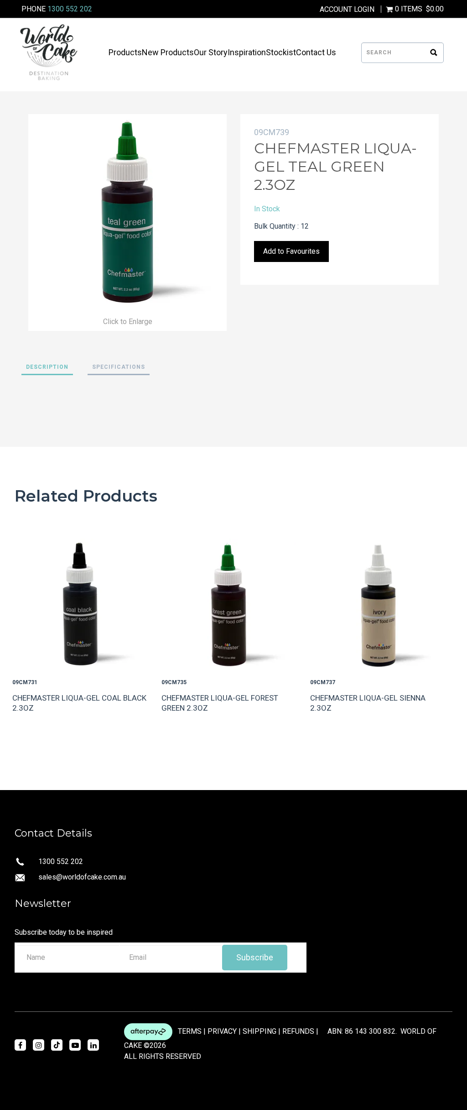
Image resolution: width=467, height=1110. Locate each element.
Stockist (281, 52)
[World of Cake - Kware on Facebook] (20, 1045)
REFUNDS (298, 1031)
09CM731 (24, 682)
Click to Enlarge (127, 321)
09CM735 (174, 682)
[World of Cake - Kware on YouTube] (75, 1045)
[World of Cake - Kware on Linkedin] (93, 1045)
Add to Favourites (291, 251)
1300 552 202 (69, 9)
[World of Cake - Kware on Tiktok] (56, 1045)
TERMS (190, 1031)
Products (125, 52)
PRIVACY (222, 1031)
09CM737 (322, 682)
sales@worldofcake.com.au (82, 877)
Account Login (347, 9)
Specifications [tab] (118, 367)
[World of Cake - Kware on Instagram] (38, 1045)
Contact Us (316, 52)
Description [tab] (47, 367)
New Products (168, 52)
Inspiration (247, 52)
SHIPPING (259, 1031)
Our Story (211, 52)
